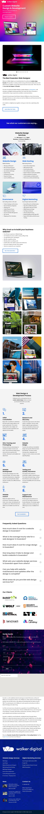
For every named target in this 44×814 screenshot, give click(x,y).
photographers (32, 89)
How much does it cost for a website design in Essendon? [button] (18, 529)
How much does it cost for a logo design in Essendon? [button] (20, 546)
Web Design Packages (7, 769)
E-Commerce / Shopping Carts (9, 775)
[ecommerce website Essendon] (12, 187)
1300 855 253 (12, 642)
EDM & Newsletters (26, 767)
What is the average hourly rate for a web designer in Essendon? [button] (18, 537)
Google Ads (24, 763)
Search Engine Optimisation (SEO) (29, 760)
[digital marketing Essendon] (31, 187)
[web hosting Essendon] (31, 149)
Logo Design (5, 763)
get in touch (6, 736)
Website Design (9, 161)
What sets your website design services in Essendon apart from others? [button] (20, 562)
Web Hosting (28, 161)
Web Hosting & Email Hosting (9, 767)
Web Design (5, 760)
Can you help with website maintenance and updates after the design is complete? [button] (18, 571)
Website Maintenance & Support (9, 765)
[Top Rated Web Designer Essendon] (10, 75)
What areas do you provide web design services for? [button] (19, 580)
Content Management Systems (9, 773)
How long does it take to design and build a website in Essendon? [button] (18, 554)
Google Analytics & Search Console (29, 765)
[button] (41, 1)
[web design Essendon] (12, 149)
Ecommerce (8, 199)
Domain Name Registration (8, 771)
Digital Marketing (29, 199)
